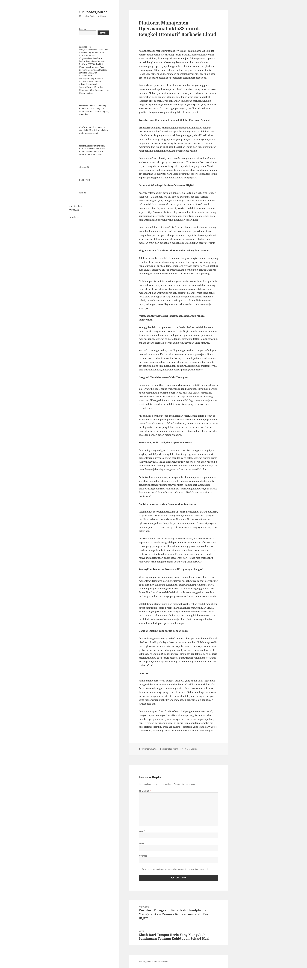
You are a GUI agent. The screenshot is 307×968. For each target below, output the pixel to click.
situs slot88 (84, 167)
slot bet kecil (76, 206)
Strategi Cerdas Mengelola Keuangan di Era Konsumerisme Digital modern (94, 90)
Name (142, 831)
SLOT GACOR (85, 180)
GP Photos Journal (93, 12)
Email (143, 843)
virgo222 (74, 209)
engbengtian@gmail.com (172, 749)
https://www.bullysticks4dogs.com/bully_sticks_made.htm (178, 212)
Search (82, 29)
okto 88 (82, 192)
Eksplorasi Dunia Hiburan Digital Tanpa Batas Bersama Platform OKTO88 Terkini (92, 61)
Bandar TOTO (76, 217)
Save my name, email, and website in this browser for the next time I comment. (175, 869)
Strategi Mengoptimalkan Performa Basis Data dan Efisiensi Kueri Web (91, 81)
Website (143, 856)
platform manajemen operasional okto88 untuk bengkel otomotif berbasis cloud (94, 130)
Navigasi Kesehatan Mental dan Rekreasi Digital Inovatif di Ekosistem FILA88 (93, 52)
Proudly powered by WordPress (153, 961)
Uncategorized (193, 749)
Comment (145, 791)
